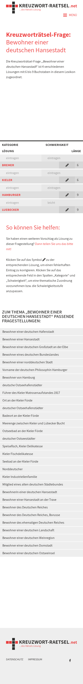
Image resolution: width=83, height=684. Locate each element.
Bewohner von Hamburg (18, 377)
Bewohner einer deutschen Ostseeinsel (28, 553)
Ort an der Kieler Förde (17, 400)
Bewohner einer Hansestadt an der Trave (29, 500)
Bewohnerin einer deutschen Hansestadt (29, 492)
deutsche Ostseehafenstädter (22, 385)
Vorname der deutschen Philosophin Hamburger (34, 370)
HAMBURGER (11, 195)
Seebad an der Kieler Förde (20, 461)
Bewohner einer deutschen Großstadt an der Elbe (35, 347)
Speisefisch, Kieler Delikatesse (22, 446)
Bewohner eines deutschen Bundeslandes (30, 354)
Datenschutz (14, 659)
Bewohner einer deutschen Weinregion (28, 538)
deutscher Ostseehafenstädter (22, 408)
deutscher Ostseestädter (18, 438)
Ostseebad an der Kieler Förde (22, 431)
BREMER (8, 165)
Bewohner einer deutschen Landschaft (28, 530)
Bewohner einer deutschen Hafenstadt (28, 332)
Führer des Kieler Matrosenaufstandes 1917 (31, 393)
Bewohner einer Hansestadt (20, 339)
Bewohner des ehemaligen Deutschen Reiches (33, 522)
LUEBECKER (10, 210)
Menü (70, 15)
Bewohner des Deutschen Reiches (25, 507)
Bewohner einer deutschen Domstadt (27, 545)
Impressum (35, 659)
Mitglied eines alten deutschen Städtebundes (32, 484)
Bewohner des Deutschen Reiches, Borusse (31, 515)
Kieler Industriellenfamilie (19, 477)
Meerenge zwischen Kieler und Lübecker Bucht (33, 423)
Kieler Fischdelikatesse (17, 454)
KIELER (7, 180)
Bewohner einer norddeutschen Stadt (27, 362)
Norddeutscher (12, 469)
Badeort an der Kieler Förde (20, 416)
